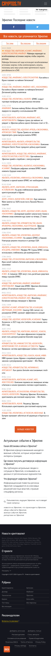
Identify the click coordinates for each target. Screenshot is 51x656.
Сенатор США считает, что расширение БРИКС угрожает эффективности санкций (23, 311)
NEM (37, 540)
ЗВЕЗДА (30, 199)
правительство (33, 141)
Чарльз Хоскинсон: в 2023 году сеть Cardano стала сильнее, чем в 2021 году (24, 322)
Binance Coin (29, 542)
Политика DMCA (11, 642)
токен (11, 199)
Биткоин (29, 588)
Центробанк (30, 225)
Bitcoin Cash (23, 540)
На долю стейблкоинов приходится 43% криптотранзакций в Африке (24, 191)
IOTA (7, 540)
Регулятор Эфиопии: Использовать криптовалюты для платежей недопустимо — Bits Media (24, 395)
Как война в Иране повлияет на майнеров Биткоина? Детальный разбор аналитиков (23, 91)
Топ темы (9, 43)
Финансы (26, 177)
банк (44, 211)
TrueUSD (33, 544)
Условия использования (16, 638)
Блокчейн (20, 199)
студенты (33, 346)
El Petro (12, 540)
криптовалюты (9, 120)
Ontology (20, 544)
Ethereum (29, 412)
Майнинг (30, 592)
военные (39, 412)
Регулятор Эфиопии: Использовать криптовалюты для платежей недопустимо (24, 405)
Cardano (37, 319)
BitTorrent (13, 546)
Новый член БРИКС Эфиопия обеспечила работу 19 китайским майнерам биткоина (24, 287)
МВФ (44, 355)
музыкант (7, 370)
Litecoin (16, 538)
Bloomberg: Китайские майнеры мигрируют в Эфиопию (21, 299)
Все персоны (26, 43)
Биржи (4, 599)
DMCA (6, 649)
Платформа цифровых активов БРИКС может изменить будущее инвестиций (24, 169)
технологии (19, 259)
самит (29, 50)
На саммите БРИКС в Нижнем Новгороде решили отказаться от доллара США (24, 239)
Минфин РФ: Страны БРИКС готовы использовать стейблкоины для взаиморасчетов (25, 251)
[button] (14, 27)
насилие (18, 310)
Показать (5, 571)
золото (28, 98)
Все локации (41, 43)
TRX (39, 538)
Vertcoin (22, 542)
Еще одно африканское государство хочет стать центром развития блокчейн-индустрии (24, 335)
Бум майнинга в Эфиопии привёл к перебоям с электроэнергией (22, 157)
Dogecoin (27, 544)
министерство (24, 343)
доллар (25, 129)
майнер (22, 53)
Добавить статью (34, 631)
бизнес (35, 331)
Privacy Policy (41, 642)
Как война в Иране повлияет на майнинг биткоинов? (25, 79)
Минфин (16, 249)
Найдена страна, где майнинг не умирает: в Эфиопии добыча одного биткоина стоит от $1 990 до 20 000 (25, 123)
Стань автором (33, 634)
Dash (34, 540)
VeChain (15, 542)
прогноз (32, 153)
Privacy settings (20, 646)
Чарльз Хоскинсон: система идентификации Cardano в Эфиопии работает (24, 349)
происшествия (9, 132)
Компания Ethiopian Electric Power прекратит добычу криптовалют (25, 145)
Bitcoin (4, 538)
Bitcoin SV (37, 542)
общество (10, 50)
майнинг (38, 50)
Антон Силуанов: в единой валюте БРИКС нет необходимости (25, 179)
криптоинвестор (10, 346)
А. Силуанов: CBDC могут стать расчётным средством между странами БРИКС (25, 275)
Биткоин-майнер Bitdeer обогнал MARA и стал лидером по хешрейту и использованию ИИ (25, 109)
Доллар (5, 592)
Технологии (6, 595)
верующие (7, 310)
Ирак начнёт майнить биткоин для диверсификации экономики (22, 263)
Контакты (32, 646)
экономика (42, 86)
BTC (33, 86)
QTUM (7, 546)
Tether (30, 540)
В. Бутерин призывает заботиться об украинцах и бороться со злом (25, 415)
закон (43, 331)
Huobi (10, 544)
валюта (6, 129)
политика (18, 98)
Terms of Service (27, 642)
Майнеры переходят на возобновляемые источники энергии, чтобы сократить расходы (23, 56)
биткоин (20, 50)
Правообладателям (36, 638)
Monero (35, 538)
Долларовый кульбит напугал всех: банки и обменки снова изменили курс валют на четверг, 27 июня (25, 215)
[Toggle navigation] (45, 3)
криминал (33, 367)
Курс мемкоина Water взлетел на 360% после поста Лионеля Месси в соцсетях (24, 202)
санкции (38, 307)
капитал (28, 165)
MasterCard (8, 382)
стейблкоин (8, 189)
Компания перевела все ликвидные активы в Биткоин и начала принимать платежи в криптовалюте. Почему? (25, 385)
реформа (7, 225)
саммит (6, 168)
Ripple (25, 538)
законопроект (9, 334)
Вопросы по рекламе (10, 621)
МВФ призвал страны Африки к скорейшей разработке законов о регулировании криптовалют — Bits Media (23, 359)
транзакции (32, 187)
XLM (11, 542)
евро (38, 211)
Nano (19, 546)
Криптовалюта (7, 588)
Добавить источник (17, 631)
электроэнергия (10, 53)
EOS (21, 538)
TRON (30, 538)
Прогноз (29, 595)
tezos (14, 544)
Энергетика (24, 156)
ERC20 (4, 542)
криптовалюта (9, 117)
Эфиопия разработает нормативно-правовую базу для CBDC (23, 227)
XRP (17, 540)
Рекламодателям (18, 634)
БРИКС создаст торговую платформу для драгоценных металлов (23, 100)
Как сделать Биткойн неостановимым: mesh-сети (25, 371)
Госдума (7, 249)
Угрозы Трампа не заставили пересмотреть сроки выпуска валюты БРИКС (20, 133)
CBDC (5, 274)
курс (13, 187)
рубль (33, 129)
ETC (8, 542)
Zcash (3, 540)
